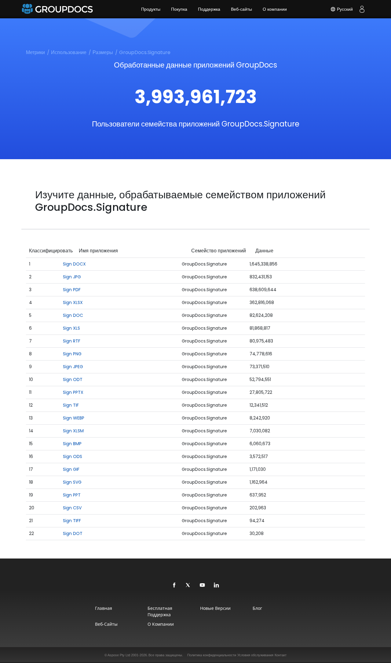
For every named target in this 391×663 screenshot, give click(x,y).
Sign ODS (72, 456)
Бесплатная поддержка (160, 611)
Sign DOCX (74, 264)
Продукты (150, 9)
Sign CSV (72, 508)
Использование (68, 52)
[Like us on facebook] (174, 585)
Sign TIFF (72, 521)
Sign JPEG (73, 367)
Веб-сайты (241, 9)
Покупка (179, 9)
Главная (103, 608)
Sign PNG (72, 354)
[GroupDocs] (58, 9)
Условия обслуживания (255, 655)
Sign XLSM (73, 431)
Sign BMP (72, 444)
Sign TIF (71, 405)
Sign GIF (71, 469)
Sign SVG (72, 482)
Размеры (103, 52)
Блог (257, 608)
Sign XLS (71, 328)
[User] (362, 9)
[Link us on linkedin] (217, 585)
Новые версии (215, 608)
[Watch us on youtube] (202, 585)
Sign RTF (71, 341)
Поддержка (209, 9)
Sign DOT (72, 533)
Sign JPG (72, 277)
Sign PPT (72, 495)
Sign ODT (72, 379)
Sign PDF (72, 290)
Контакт (281, 655)
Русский (344, 9)
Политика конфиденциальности (211, 655)
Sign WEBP (73, 418)
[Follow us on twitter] (188, 585)
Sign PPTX (73, 392)
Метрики (35, 52)
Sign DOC (73, 315)
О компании (275, 9)
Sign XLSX (73, 302)
